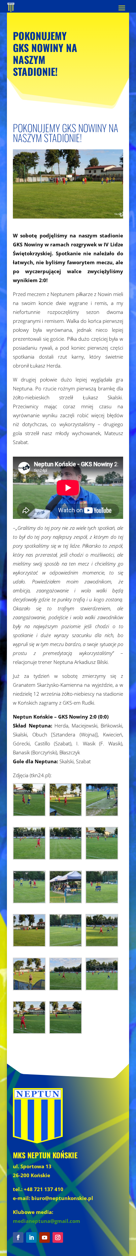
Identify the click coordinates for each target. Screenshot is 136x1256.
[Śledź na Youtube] (44, 1237)
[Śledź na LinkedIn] (31, 1237)
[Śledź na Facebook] (18, 1237)
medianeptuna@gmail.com (46, 1221)
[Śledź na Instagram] (57, 1237)
